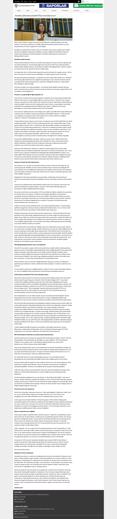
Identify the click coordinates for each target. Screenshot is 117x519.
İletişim (26, 1)
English (34, 1)
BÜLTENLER (76, 10)
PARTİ (44, 10)
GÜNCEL (19, 10)
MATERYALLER (65, 10)
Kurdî (30, 1)
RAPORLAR (53, 10)
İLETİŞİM (87, 10)
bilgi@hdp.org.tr (22, 501)
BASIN (36, 10)
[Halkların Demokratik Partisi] (24, 5)
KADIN (27, 10)
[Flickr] (79, 1)
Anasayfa (17, 1)
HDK (22, 1)
